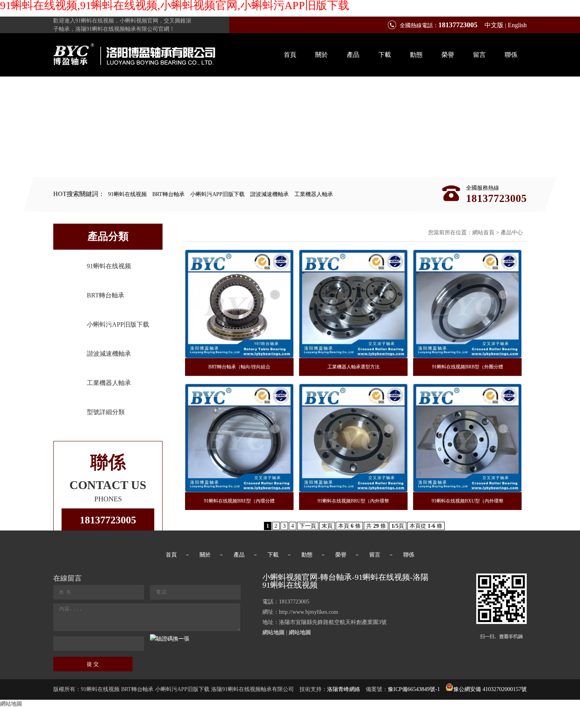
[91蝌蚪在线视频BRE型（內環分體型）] (239, 438)
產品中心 (512, 232)
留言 (479, 54)
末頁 (327, 526)
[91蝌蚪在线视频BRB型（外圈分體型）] (467, 304)
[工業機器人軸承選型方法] (353, 304)
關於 (321, 54)
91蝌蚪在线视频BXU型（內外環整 (467, 501)
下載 (384, 54)
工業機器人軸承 (313, 194)
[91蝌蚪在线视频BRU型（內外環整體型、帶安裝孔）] (353, 438)
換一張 (181, 639)
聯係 (511, 54)
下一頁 (307, 526)
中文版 (494, 25)
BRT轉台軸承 (168, 194)
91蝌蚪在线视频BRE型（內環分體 (239, 501)
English (517, 25)
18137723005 (108, 520)
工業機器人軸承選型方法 (353, 367)
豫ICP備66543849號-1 (414, 689)
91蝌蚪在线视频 (127, 194)
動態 (416, 54)
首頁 (290, 54)
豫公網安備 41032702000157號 (490, 689)
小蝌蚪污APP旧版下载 (217, 194)
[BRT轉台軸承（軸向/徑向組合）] (239, 304)
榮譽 (448, 54)
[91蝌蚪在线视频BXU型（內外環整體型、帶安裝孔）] (467, 438)
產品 (353, 54)
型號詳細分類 (106, 412)
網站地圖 (273, 632)
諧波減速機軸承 (269, 194)
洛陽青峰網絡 (343, 689)
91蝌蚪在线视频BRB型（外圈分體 (467, 367)
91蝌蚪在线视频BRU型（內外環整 (353, 501)
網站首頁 (483, 232)
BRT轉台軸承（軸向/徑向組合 (239, 367)
